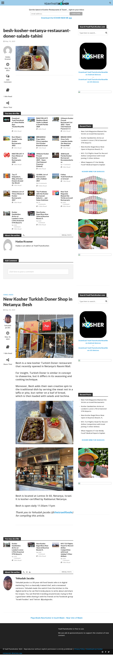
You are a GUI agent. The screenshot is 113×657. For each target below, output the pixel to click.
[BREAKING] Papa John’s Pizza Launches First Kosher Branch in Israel (42, 141)
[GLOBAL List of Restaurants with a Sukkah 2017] (31, 175)
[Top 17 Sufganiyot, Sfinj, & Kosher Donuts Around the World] (6, 175)
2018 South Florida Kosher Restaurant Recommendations (67, 158)
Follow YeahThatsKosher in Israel (67, 177)
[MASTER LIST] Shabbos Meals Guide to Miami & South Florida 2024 (42, 122)
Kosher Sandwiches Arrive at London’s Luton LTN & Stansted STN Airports (18, 217)
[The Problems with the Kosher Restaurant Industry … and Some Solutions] (31, 193)
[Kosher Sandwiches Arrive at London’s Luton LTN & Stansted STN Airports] (6, 213)
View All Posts (67, 235)
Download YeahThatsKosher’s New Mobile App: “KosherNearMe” (18, 123)
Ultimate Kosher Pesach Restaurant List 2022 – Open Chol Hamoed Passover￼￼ (67, 123)
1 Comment (67, 164)
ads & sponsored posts (73, 633)
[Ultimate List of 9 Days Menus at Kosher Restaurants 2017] (6, 193)
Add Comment (8, 81)
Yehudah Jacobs (7, 326)
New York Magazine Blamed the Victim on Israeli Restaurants (67, 196)
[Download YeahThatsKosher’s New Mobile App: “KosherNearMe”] (6, 119)
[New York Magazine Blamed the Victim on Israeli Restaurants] (55, 193)
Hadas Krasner (8, 58)
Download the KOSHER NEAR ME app (56, 18)
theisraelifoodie (63, 512)
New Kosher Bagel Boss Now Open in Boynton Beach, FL (42, 215)
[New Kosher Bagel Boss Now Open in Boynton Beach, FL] (31, 213)
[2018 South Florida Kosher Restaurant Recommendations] (55, 155)
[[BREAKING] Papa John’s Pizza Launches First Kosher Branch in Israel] (31, 138)
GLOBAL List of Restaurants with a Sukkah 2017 (42, 178)
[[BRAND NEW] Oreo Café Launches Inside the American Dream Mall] (55, 138)
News (11, 295)
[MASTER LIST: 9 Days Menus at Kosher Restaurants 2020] (6, 154)
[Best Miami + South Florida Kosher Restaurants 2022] (6, 138)
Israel (5, 295)
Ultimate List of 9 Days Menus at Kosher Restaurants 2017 (18, 196)
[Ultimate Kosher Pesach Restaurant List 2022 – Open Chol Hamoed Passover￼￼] (55, 119)
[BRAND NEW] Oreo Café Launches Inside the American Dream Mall (67, 141)
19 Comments (42, 203)
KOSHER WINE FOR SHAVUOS (93, 171)
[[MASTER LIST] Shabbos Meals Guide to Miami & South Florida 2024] (31, 119)
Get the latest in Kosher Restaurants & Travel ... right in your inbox (56, 10)
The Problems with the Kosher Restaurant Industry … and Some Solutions (42, 196)
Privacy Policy (79, 649)
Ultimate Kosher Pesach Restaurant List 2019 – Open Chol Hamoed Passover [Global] (42, 160)
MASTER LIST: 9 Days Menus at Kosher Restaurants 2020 (18, 158)
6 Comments (42, 183)
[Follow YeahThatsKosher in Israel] (55, 176)
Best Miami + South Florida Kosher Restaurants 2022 (17, 141)
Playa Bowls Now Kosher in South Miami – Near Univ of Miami (56, 618)
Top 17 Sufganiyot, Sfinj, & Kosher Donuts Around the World (17, 179)
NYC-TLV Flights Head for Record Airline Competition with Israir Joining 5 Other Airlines (94, 155)
